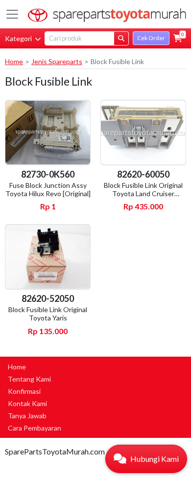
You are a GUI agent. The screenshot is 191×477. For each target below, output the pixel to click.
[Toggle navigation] (12, 14)
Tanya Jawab (27, 415)
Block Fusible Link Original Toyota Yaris (47, 313)
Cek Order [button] (151, 38)
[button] (177, 38)
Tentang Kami (29, 379)
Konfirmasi (24, 391)
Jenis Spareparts (56, 61)
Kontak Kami (27, 403)
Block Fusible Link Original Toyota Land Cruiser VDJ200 (143, 193)
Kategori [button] (19, 38)
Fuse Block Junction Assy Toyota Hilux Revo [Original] (48, 189)
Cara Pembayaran (34, 428)
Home (14, 61)
